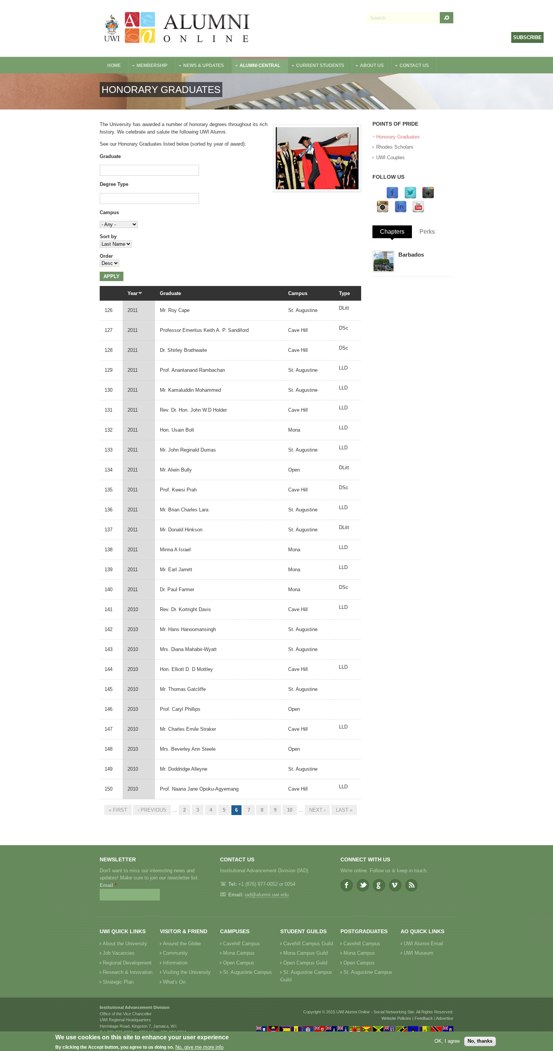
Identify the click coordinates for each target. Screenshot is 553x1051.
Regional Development (127, 963)
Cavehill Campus (241, 943)
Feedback (424, 1018)
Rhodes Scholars (394, 147)
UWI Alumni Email (423, 943)
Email (108, 885)
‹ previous (152, 810)
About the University (125, 943)
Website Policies (396, 1018)
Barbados (411, 254)
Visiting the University (187, 972)
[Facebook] (392, 197)
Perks (427, 231)
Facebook (346, 885)
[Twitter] (410, 197)
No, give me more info (199, 1047)
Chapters (392, 231)
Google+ (379, 885)
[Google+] (428, 197)
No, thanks (480, 1041)
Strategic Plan (118, 982)
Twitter (363, 885)
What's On (174, 982)
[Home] (177, 28)
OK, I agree (447, 1041)
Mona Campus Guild (305, 953)
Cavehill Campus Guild (308, 943)
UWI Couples (390, 157)
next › (317, 810)
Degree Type (114, 184)
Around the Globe (182, 943)
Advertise (444, 1018)
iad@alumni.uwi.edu (267, 894)
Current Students (316, 66)
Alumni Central (256, 66)
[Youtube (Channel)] (418, 211)
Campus (109, 212)
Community (175, 953)
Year (133, 293)
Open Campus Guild (305, 963)
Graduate (110, 156)
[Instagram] (383, 211)
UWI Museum (418, 953)
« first (118, 810)
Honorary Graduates (398, 137)
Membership (148, 66)
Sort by (108, 236)
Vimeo (395, 885)
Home (114, 65)
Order (106, 256)
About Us (368, 66)
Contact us (410, 66)
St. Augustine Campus (247, 972)
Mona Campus (239, 953)
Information (175, 963)
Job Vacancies (119, 953)
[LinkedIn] (401, 211)
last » (344, 810)
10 (289, 810)
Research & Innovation (127, 972)
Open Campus (238, 963)
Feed (411, 885)
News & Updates (200, 66)
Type (344, 293)
